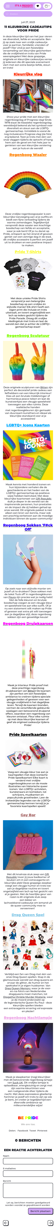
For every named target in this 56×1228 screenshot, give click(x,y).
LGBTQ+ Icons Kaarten (28, 425)
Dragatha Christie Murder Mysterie (24, 997)
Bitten (44, 387)
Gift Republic (44, 498)
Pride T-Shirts (28, 252)
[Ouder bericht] (5, 1223)
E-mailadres (9, 1168)
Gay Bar (28, 815)
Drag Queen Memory (17, 988)
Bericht (7, 1181)
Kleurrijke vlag (28, 74)
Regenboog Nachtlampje (28, 1017)
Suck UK (18, 1082)
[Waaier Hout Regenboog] (28, 185)
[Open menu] (8, 6)
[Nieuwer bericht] (50, 1223)
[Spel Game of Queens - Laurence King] (28, 945)
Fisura (12, 597)
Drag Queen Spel (28, 915)
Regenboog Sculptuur (28, 335)
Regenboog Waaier (28, 155)
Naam (6, 1156)
